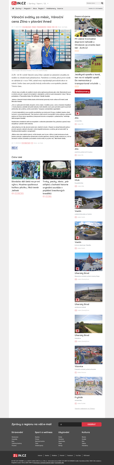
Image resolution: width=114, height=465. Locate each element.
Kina (83, 441)
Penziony (61, 439)
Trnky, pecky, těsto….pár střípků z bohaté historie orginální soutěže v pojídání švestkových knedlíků (56, 187)
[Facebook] (13, 147)
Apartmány (62, 441)
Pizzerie (14, 445)
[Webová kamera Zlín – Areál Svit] (88, 137)
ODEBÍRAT (91, 424)
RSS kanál (86, 455)
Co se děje (25, 27)
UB (76, 279)
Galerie (84, 443)
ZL (56, 27)
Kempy (60, 445)
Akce (35, 8)
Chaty (60, 443)
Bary (13, 441)
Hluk (77, 180)
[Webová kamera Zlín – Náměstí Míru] (88, 106)
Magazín (27, 8)
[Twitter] (16, 147)
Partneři (62, 455)
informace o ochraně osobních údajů (43, 462)
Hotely (60, 437)
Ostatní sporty (39, 445)
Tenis (36, 443)
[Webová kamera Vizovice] (88, 355)
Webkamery (51, 8)
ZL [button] (45, 3)
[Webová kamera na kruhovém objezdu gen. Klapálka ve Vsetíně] (88, 231)
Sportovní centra (40, 441)
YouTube (78, 455)
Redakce (54, 455)
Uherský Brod (82, 273)
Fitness (37, 439)
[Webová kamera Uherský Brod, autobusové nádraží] (88, 293)
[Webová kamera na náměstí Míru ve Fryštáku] (88, 386)
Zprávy (32, 3)
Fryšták (79, 397)
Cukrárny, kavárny (17, 443)
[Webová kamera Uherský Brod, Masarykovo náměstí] (88, 262)
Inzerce (60, 8)
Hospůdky (14, 439)
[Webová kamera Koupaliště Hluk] (88, 168)
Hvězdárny (85, 445)
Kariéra (47, 455)
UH (12, 193)
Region (41, 8)
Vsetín (78, 211)
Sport (39, 3)
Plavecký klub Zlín (41, 27)
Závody (49, 27)
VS (75, 217)
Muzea (84, 437)
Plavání (34, 27)
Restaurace (15, 437)
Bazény (37, 437)
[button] (102, 3)
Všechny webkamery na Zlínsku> (85, 408)
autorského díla (59, 462)
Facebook (70, 455)
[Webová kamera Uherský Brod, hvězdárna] (88, 324)
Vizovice (79, 366)
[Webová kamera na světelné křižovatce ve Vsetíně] (88, 200)
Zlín (53, 27)
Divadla (84, 439)
